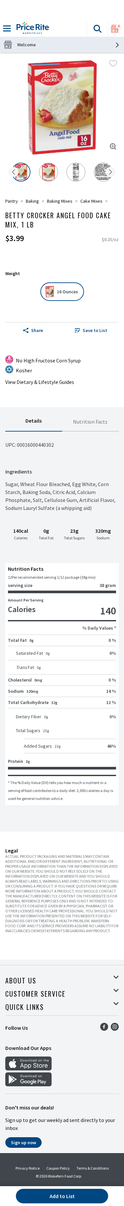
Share (37, 330)
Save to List (95, 330)
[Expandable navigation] (7, 28)
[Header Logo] (31, 28)
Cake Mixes (91, 201)
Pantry (11, 201)
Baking (32, 201)
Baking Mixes (59, 201)
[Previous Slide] (13, 172)
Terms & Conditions (92, 1168)
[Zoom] (113, 146)
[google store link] (28, 1084)
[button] (97, 29)
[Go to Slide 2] (48, 172)
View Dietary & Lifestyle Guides (39, 382)
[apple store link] (28, 1068)
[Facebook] (104, 1028)
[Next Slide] (110, 172)
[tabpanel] (62, 618)
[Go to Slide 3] (75, 172)
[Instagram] (115, 1028)
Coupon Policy (58, 1168)
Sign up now (23, 1142)
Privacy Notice (28, 1168)
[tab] (33, 422)
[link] (91, 330)
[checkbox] (113, 63)
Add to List (62, 1196)
